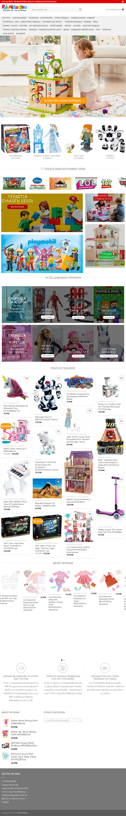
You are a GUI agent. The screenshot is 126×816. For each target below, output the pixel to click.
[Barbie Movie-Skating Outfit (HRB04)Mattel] (60, 595)
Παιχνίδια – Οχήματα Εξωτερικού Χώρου (45, 29)
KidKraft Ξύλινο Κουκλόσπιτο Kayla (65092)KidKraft (78, 500)
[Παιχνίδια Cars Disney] (80, 184)
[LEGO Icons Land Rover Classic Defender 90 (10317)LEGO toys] (15, 527)
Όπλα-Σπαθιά (8, 33)
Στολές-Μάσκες (56, 25)
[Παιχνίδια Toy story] (60, 184)
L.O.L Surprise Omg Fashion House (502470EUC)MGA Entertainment (78, 549)
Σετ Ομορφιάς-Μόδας (38, 25)
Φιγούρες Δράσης (20, 18)
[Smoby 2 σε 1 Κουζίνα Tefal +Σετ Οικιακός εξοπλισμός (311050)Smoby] (110, 387)
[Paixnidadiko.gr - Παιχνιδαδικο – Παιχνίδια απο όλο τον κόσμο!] (14, 9)
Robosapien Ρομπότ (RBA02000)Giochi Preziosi (46, 418)
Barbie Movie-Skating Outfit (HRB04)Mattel (55, 627)
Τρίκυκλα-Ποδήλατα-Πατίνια (14, 29)
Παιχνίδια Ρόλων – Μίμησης (83, 18)
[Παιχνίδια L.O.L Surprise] (39, 184)
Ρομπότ (68, 25)
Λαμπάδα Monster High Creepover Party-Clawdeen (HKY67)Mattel (81, 608)
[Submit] (80, 9)
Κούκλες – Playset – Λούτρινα (15, 25)
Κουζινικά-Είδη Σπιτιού (52, 22)
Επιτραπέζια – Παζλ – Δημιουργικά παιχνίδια (21, 22)
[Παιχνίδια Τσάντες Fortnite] (13, 184)
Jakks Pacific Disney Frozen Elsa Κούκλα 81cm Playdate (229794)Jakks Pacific (78, 439)
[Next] (120, 76)
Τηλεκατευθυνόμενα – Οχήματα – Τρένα (81, 22)
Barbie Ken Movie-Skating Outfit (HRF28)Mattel (30, 650)
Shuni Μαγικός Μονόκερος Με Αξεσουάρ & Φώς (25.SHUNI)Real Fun (16, 408)
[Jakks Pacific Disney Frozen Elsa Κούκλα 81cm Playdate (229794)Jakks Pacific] (78, 420)
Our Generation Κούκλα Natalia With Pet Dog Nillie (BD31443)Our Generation (109, 599)
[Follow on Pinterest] (123, 2)
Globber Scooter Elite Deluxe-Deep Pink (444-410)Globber (110, 530)
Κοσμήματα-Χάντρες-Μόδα (82, 29)
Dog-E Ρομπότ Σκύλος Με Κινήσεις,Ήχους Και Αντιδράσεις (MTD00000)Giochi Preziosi (47, 466)
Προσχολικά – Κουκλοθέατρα (40, 18)
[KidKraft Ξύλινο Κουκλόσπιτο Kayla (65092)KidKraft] (78, 473)
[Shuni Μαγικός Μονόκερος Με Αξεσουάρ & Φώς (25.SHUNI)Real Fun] (15, 388)
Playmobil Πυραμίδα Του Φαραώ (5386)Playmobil (45, 504)
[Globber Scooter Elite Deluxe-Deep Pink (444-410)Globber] (110, 500)
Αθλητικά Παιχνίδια (91, 25)
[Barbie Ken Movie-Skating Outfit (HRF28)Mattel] (35, 606)
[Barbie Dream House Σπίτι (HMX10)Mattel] (15, 431)
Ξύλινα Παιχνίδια (62, 18)
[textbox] (62, 720)
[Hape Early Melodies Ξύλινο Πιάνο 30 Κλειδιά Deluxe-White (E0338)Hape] (15, 478)
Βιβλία (66, 29)
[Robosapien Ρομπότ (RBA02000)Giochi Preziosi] (47, 393)
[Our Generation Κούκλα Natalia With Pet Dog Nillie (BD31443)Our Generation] (111, 581)
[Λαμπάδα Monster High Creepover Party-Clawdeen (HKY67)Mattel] (85, 584)
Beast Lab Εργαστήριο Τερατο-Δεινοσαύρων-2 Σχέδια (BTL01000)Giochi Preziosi (108, 464)
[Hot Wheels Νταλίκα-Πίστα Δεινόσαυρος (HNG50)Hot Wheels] (78, 382)
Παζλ (98, 29)
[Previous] (5, 76)
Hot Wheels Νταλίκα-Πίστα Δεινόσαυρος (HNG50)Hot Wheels (78, 396)
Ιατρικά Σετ (106, 29)
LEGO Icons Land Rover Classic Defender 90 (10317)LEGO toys (14, 545)
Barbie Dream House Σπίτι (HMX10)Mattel (15, 449)
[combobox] (63, 720)
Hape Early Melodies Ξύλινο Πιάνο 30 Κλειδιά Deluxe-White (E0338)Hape (15, 504)
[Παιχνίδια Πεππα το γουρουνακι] (103, 184)
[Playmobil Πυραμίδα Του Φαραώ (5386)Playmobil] (47, 488)
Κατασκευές (20, 33)
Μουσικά (76, 25)
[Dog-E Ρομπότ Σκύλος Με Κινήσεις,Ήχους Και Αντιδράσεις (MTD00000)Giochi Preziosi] (47, 442)
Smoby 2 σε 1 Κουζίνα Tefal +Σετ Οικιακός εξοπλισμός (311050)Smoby (109, 406)
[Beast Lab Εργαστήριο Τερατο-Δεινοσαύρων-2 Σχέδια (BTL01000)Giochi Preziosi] (110, 436)
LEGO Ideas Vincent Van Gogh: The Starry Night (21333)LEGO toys (45, 548)
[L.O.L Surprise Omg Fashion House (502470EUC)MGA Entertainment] (78, 526)
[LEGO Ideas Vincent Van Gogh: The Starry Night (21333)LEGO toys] (47, 527)
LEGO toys (6, 18)
